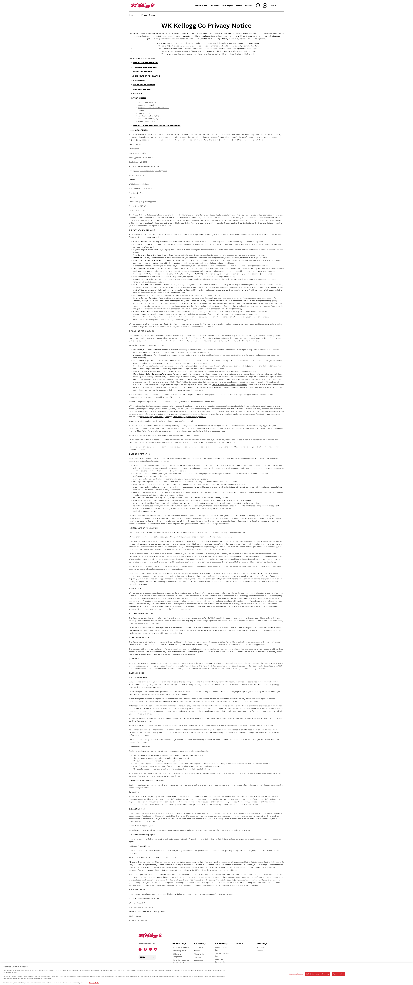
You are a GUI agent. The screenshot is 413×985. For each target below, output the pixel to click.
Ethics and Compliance (177, 955)
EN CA (273, 6)
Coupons (197, 957)
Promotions (198, 961)
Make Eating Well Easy (221, 948)
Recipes (197, 951)
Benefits (260, 951)
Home (132, 15)
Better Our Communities (220, 960)
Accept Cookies (338, 974)
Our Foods (215, 6)
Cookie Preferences (296, 974)
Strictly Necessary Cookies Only (317, 974)
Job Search (261, 947)
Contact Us (140, 175)
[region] (206, 974)
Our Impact (228, 6)
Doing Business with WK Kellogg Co (181, 961)
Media (239, 6)
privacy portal (155, 687)
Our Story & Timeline (181, 947)
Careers (249, 6)
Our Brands (198, 947)
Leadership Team (179, 951)
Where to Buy (199, 954)
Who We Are (201, 6)
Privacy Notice (94, 983)
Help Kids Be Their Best (222, 954)
